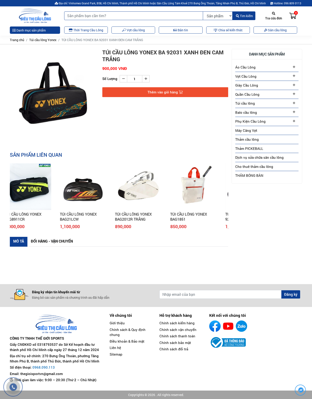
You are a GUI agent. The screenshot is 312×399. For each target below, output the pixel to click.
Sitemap (116, 354)
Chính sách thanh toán (177, 336)
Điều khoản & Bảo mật (127, 341)
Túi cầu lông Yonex (42, 40)
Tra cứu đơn (273, 18)
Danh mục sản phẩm (31, 30)
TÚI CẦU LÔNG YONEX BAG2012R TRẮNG (86, 217)
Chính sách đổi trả (173, 349)
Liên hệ (115, 347)
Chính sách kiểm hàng (177, 323)
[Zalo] (241, 326)
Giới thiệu (117, 323)
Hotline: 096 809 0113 (287, 3)
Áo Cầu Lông (245, 67)
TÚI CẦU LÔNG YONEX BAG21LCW (31, 217)
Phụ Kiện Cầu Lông (250, 121)
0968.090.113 (43, 367)
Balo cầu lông (246, 112)
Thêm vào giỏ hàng (163, 92)
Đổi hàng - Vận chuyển (52, 241)
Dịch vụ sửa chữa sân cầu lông (259, 157)
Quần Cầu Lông (247, 94)
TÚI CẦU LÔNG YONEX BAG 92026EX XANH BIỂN (201, 217)
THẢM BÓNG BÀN (249, 175)
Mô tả (18, 241)
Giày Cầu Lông (246, 85)
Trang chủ (17, 40)
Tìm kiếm (246, 16)
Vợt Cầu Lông (245, 76)
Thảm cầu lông (247, 139)
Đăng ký (290, 294)
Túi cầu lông (245, 103)
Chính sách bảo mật (175, 342)
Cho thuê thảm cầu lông (254, 166)
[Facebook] (215, 326)
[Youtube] (228, 326)
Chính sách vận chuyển (177, 329)
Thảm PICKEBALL (249, 148)
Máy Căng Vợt (246, 130)
